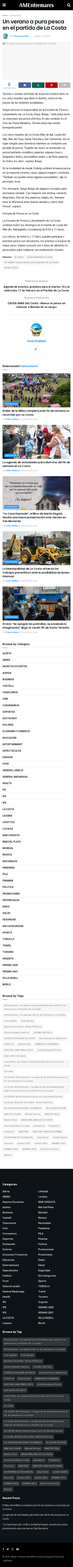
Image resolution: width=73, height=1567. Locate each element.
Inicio (5, 15)
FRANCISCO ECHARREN (46, 1044)
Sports (7, 932)
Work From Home (50, 1149)
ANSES (6, 660)
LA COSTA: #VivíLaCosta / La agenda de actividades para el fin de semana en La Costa (36, 1079)
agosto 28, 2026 (30, 526)
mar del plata (12, 842)
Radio (6, 906)
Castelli (8, 686)
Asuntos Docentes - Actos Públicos (23, 1026)
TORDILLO (8, 939)
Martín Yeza (10, 1120)
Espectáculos (12, 751)
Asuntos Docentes (15, 666)
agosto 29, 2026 (30, 419)
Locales (8, 829)
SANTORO (24, 1131)
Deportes (10, 455)
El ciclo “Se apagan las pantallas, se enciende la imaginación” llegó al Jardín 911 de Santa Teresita (36, 626)
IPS (4, 796)
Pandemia (9, 868)
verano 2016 (41, 1143)
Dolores (8, 725)
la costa (18, 257)
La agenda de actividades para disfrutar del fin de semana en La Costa (36, 464)
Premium (9, 1131)
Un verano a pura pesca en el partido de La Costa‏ (31, 262)
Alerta (7, 653)
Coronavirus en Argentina (52, 1038)
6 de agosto (10, 1020)
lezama (7, 816)
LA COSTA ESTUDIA (56, 1108)
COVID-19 (9, 1044)
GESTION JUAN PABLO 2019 (18, 1050)
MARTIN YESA (52, 1114)
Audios (7, 673)
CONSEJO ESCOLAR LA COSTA (19, 1038)
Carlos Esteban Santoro (16, 1032)
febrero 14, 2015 (42, 36)
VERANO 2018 (11, 1149)
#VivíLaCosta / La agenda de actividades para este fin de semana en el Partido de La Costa (35, 1007)
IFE (4, 790)
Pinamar (8, 880)
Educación (9, 738)
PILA (5, 874)
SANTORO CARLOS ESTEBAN (47, 1131)
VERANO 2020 (10, 965)
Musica (7, 854)
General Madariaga (15, 777)
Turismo (8, 952)
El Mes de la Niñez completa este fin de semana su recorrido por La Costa (36, 413)
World (7, 984)
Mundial (8, 848)
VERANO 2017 (59, 1143)
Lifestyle (9, 822)
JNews (13, 1556)
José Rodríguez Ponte (49, 1050)
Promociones (11, 894)
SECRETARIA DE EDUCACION (18, 1137)
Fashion (8, 757)
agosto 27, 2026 (30, 632)
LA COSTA (8, 809)
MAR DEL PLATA (12, 1114)
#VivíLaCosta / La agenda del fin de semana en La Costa (34, 1015)
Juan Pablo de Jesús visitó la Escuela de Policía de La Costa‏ (34, 1063)
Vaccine (8, 1143)
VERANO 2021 (10, 971)
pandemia (39, 1125)
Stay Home (43, 1137)
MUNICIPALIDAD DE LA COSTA (36, 1120)
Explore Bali (24, 1044)
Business (8, 679)
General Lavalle (13, 770)
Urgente (8, 958)
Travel (7, 945)
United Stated (60, 1137)
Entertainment (13, 744)
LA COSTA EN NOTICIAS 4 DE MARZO (23, 1108)
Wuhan (8, 1155)
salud (6, 913)
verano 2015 (11, 267)
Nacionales (10, 861)
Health (7, 783)
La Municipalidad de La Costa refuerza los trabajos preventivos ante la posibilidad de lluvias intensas (36, 572)
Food (6, 764)
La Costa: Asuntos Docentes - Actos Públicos (28, 1102)
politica (8, 887)
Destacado (15, 15)
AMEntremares (36, 5)
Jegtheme (7, 1560)
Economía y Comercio (16, 731)
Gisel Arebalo (21, 36)
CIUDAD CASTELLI (43, 1032)
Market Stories (32, 1114)
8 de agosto (27, 1020)
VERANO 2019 (29, 1149)
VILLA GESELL (10, 978)
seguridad (9, 919)
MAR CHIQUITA (11, 835)
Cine (5, 699)
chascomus (10, 692)
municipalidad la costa (40, 257)
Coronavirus (11, 705)
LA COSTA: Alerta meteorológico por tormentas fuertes (33, 1096)
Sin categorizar (13, 926)
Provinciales (11, 900)
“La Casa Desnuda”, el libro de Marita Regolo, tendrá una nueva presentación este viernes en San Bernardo (34, 517)
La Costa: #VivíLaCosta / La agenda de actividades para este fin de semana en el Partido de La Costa (34, 1089)
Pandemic (54, 1125)
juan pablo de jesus (15, 1055)
